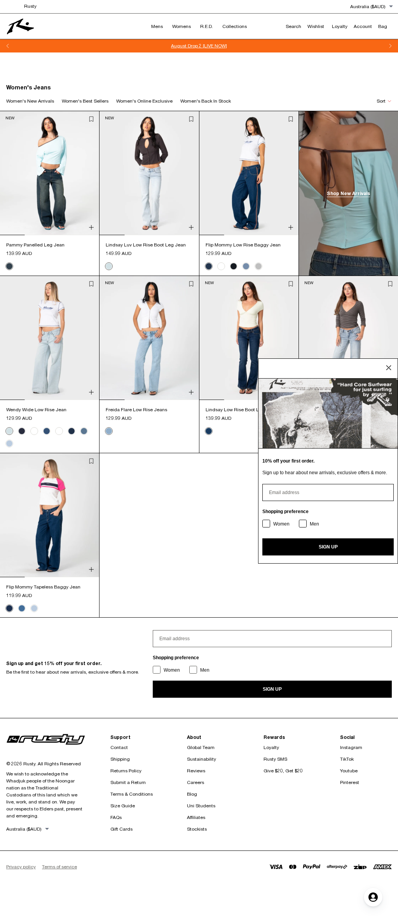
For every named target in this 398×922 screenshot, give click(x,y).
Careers (195, 782)
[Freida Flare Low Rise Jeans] (149, 338)
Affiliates (196, 817)
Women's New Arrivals (30, 101)
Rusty (30, 6)
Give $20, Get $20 (283, 771)
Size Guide (122, 805)
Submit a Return (128, 782)
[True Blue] (109, 431)
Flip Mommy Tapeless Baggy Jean (43, 587)
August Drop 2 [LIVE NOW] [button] (199, 46)
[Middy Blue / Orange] (246, 266)
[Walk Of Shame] (209, 431)
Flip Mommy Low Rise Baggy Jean (243, 245)
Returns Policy (125, 771)
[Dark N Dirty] (9, 266)
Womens (181, 26)
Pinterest (349, 782)
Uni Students (201, 805)
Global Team (201, 747)
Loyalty (271, 747)
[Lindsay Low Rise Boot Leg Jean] (248, 338)
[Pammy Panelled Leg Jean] (49, 173)
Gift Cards (121, 829)
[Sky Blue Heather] (9, 443)
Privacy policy (21, 867)
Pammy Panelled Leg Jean (35, 245)
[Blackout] (34, 431)
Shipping (120, 759)
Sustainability (201, 759)
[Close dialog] (388, 367)
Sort (381, 101)
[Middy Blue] (84, 431)
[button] (91, 119)
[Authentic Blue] (22, 608)
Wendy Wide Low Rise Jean (36, 409)
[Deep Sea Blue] (9, 608)
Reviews (196, 771)
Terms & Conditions (131, 794)
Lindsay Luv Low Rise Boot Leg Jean (146, 245)
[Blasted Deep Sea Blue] (47, 431)
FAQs (116, 817)
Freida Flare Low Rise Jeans (136, 409)
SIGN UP (272, 689)
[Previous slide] (8, 46)
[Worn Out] (109, 266)
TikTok (347, 759)
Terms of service (59, 867)
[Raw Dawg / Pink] (233, 266)
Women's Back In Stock (205, 101)
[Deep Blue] (71, 431)
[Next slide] (390, 46)
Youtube (349, 771)
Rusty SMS (275, 759)
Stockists (197, 829)
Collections (234, 26)
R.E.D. (206, 26)
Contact (119, 747)
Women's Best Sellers (85, 101)
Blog (192, 794)
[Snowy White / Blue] (221, 266)
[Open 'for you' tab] (373, 897)
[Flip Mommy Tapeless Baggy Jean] (49, 515)
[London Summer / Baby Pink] (258, 266)
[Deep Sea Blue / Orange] (209, 266)
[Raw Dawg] (22, 431)
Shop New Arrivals (348, 193)
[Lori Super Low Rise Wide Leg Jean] (348, 338)
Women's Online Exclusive (144, 101)
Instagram (351, 747)
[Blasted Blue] (59, 431)
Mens (157, 26)
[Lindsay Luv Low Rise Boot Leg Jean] (149, 173)
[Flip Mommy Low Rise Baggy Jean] (248, 173)
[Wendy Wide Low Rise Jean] (49, 338)
